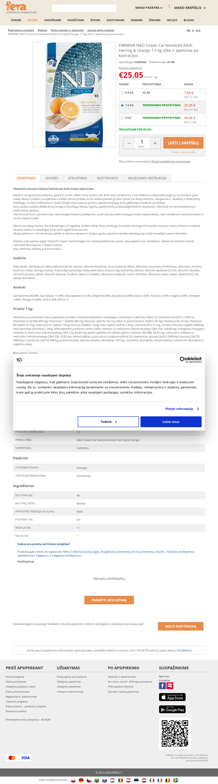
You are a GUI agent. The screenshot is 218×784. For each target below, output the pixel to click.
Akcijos (172, 20)
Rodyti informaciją (179, 409)
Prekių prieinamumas (17, 691)
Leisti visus (171, 422)
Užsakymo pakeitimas (69, 681)
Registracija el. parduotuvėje (21, 696)
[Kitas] (204, 30)
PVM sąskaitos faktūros (120, 686)
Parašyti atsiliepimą (130, 68)
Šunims (16, 20)
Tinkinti (106, 422)
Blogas (189, 20)
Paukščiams (75, 20)
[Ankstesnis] (182, 30)
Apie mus (164, 676)
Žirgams (155, 20)
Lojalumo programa (16, 701)
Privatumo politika (16, 711)
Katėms (33, 20)
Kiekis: (141, 146)
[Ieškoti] (113, 7)
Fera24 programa (15, 676)
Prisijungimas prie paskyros (72, 676)
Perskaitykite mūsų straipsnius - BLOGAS (28, 719)
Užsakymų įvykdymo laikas (20, 686)
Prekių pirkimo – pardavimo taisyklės (26, 706)
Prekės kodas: (158, 62)
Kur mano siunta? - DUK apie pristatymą (130, 681)
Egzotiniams (116, 20)
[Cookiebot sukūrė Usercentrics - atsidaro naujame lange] (183, 360)
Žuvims (95, 20)
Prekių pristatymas (16, 681)
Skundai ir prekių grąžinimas (123, 691)
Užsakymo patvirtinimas (70, 691)
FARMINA (140, 62)
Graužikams (52, 20)
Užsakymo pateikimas (69, 686)
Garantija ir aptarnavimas (122, 676)
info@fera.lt (184, 650)
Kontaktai (164, 680)
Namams (137, 20)
